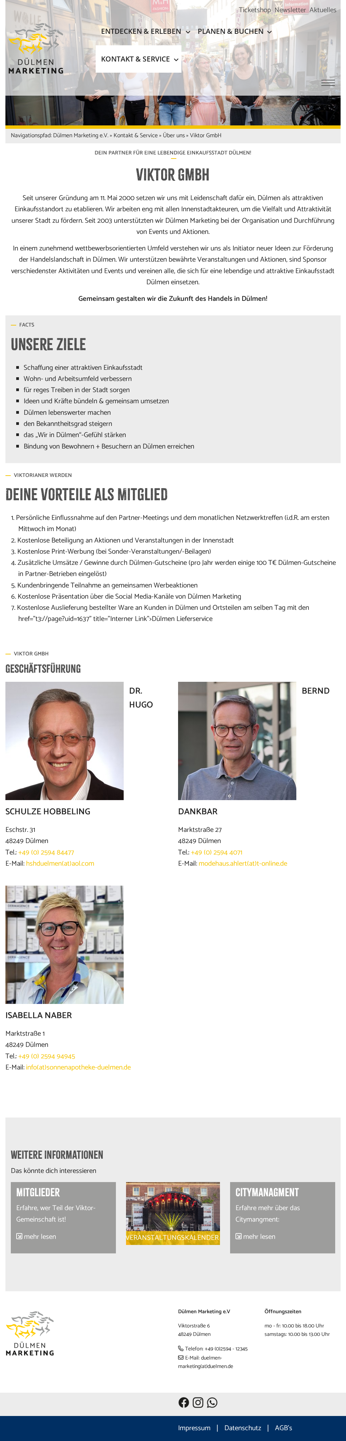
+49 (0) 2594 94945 (46, 1056)
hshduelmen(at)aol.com (60, 863)
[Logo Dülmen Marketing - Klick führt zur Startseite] (41, 48)
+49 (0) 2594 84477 (46, 852)
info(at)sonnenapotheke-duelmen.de (78, 1067)
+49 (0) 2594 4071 (215, 852)
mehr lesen (40, 1237)
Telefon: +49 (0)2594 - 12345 (216, 1348)
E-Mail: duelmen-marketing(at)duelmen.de (205, 1362)
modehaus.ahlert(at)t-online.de (243, 863)
